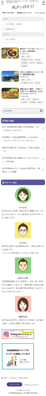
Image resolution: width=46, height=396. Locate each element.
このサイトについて (23, 390)
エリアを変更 (10, 24)
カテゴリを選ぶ (10, 39)
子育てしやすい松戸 (8, 12)
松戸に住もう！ (19, 393)
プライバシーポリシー (32, 385)
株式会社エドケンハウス (24, 12)
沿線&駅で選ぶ (10, 29)
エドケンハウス (14, 384)
